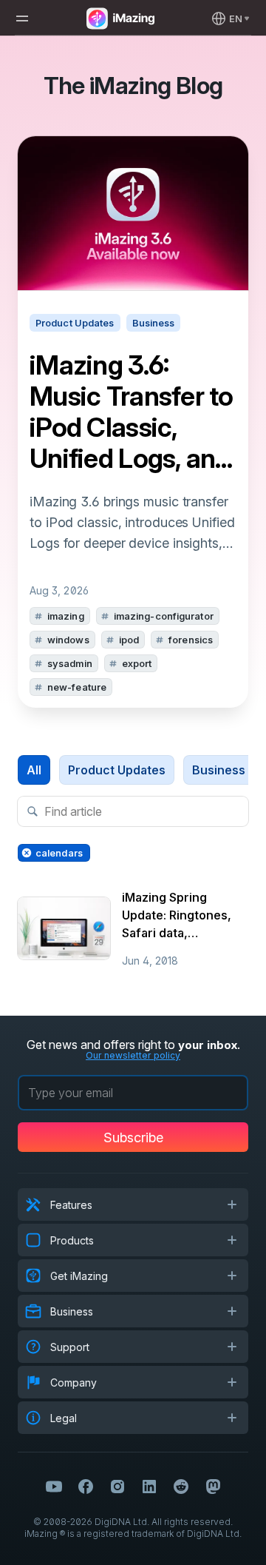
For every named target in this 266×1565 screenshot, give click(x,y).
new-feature (76, 687)
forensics (190, 640)
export (137, 663)
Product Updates (117, 770)
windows (68, 640)
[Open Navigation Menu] (22, 18)
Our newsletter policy (133, 1055)
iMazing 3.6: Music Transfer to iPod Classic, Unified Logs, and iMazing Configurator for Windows (131, 411)
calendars (59, 853)
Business (218, 770)
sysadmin (69, 663)
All (34, 770)
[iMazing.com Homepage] (118, 18)
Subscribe (133, 1137)
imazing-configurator (164, 616)
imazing (65, 616)
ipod (129, 640)
